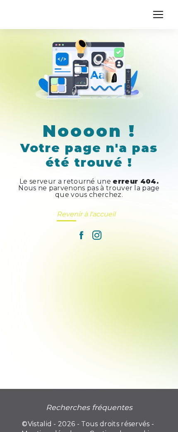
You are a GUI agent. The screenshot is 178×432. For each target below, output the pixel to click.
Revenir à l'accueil (86, 214)
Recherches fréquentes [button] (89, 407)
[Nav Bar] (158, 14)
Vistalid (40, 424)
